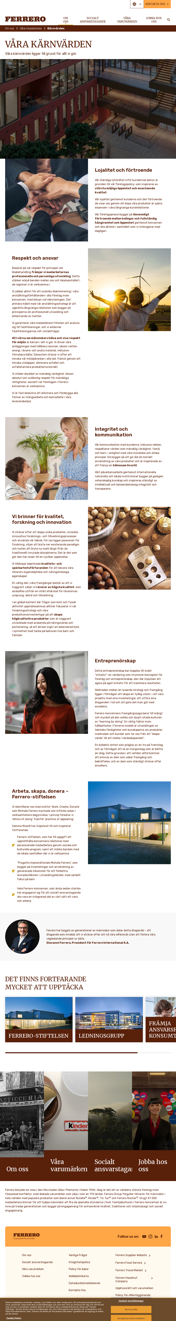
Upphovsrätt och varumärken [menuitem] (134, 1288)
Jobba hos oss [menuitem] (154, 19)
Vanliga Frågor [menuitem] (78, 1255)
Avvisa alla (131, 1309)
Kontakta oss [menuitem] (155, 4)
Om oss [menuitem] (65, 19)
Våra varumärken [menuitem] (127, 19)
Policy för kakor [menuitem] (79, 1269)
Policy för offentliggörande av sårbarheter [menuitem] (133, 1297)
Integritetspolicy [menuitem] (79, 1262)
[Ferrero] (25, 19)
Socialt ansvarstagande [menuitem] (93, 19)
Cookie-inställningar (131, 1301)
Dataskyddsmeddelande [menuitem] (84, 1283)
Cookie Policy (13, 1318)
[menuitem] (134, 1256)
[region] (88, 1309)
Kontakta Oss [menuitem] (77, 1290)
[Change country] (137, 4)
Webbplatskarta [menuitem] (79, 1276)
